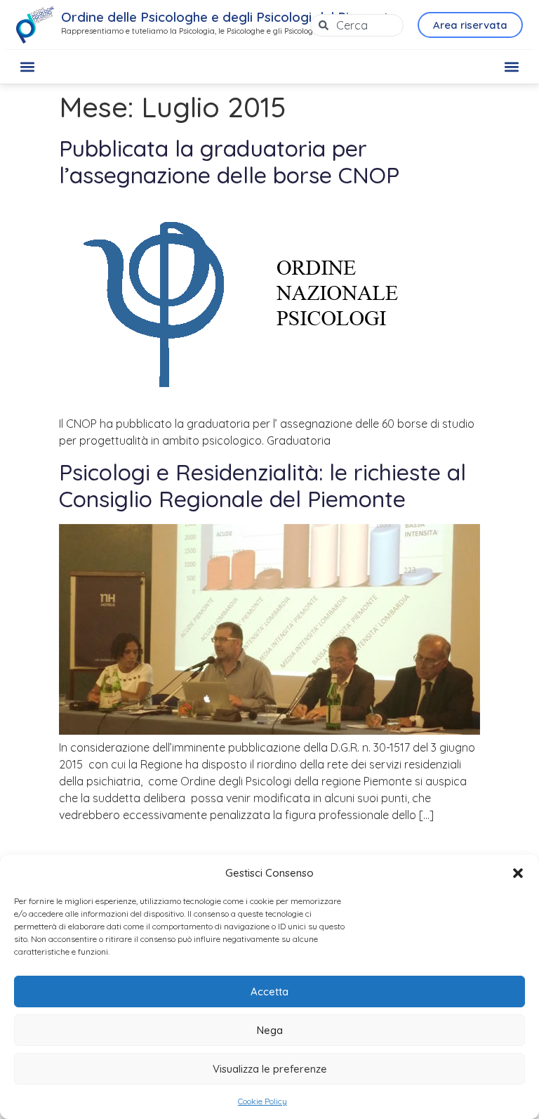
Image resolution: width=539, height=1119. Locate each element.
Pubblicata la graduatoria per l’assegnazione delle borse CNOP (229, 161)
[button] (518, 873)
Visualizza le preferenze (270, 1068)
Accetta (269, 991)
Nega (270, 1030)
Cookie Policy (262, 1101)
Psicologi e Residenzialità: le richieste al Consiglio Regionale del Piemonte (262, 485)
